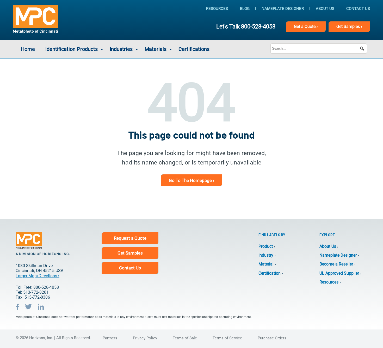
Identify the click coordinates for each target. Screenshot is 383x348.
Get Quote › (306, 26)
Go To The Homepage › (191, 180)
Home (28, 49)
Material (266, 264)
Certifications (193, 49)
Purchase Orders (272, 338)
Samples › (349, 26)
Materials (155, 49)
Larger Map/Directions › (37, 275)
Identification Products (71, 49)
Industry (265, 255)
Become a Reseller (336, 264)
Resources (217, 8)
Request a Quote (130, 238)
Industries (121, 49)
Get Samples (130, 253)
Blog (245, 8)
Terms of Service (227, 338)
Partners (110, 338)
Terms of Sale (185, 338)
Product (265, 246)
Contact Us (358, 8)
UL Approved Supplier (339, 273)
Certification (269, 273)
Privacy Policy (145, 338)
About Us (325, 8)
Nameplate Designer (283, 8)
